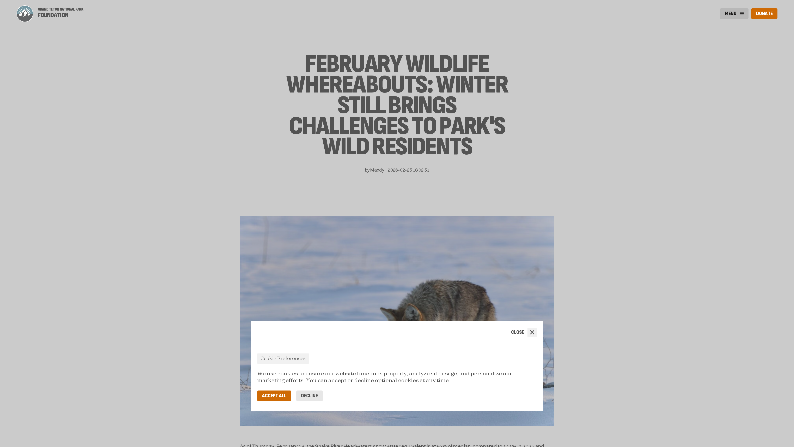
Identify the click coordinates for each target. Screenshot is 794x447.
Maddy (377, 170)
